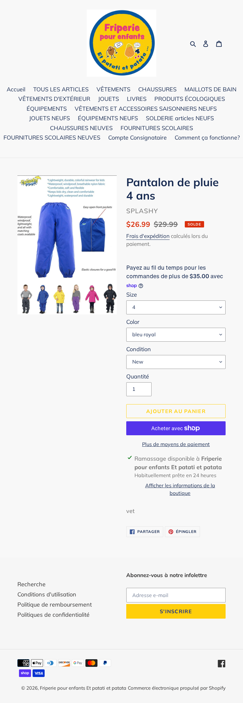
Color (133, 321)
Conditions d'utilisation (46, 594)
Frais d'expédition (148, 236)
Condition (138, 349)
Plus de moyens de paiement (176, 444)
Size (131, 294)
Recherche (31, 584)
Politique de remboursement (54, 604)
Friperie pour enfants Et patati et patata (83, 688)
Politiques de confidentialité (53, 614)
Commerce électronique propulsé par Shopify (177, 688)
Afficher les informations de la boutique (180, 489)
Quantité (137, 376)
